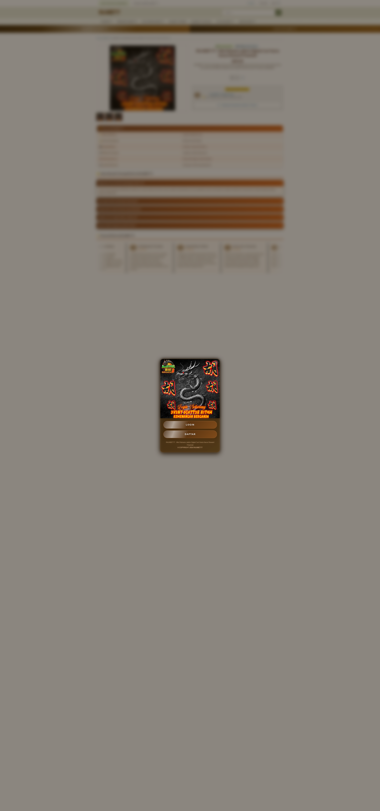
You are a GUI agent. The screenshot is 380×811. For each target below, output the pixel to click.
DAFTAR (190, 434)
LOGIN (190, 424)
